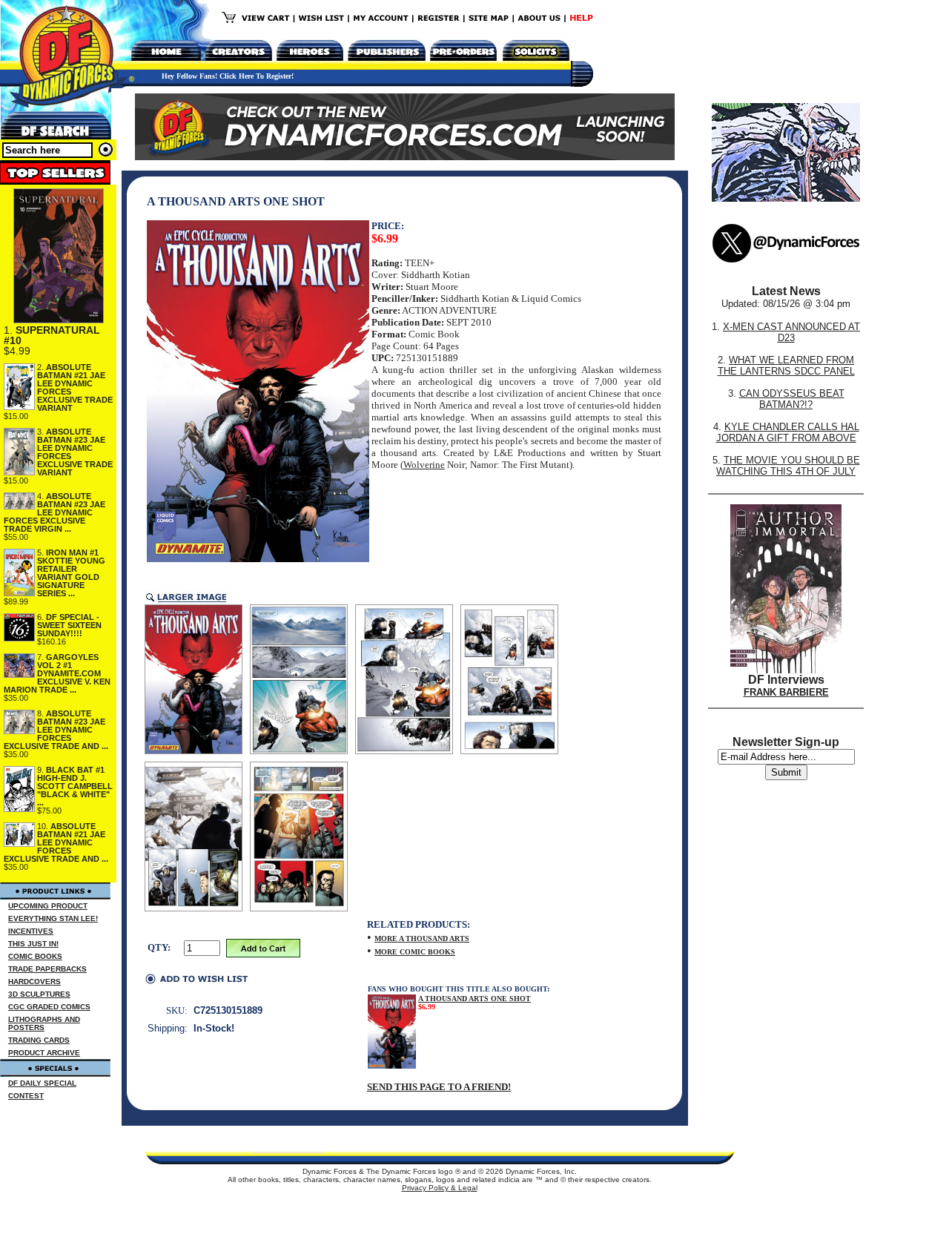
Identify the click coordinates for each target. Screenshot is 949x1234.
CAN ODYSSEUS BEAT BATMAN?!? (791, 399)
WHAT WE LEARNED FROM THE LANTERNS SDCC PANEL (786, 365)
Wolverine (424, 464)
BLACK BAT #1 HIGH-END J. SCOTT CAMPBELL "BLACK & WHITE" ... (75, 786)
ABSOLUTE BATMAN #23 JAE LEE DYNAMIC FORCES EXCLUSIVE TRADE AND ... (56, 729)
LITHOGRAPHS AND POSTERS (44, 1023)
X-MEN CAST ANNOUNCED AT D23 (791, 332)
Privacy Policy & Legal (439, 1188)
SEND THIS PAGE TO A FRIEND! (439, 1086)
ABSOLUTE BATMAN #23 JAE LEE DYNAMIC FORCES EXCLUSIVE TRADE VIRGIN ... (54, 512)
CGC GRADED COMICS (49, 1007)
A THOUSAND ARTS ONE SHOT (474, 998)
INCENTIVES (30, 931)
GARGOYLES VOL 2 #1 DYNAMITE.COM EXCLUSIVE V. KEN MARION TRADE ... (57, 673)
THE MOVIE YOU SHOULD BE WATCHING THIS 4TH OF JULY (788, 466)
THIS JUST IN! (33, 944)
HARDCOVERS (34, 981)
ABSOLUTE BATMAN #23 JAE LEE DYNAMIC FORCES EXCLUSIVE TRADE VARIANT (75, 452)
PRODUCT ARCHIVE (44, 1053)
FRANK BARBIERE (786, 692)
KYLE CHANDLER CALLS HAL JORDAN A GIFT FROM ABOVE (787, 432)
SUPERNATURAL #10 (52, 335)
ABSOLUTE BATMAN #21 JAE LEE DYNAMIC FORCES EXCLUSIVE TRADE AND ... (56, 842)
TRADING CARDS (39, 1040)
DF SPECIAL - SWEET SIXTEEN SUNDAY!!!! (69, 625)
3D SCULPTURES (39, 994)
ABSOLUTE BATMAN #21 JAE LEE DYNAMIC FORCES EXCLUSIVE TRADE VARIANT (75, 387)
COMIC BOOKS (35, 956)
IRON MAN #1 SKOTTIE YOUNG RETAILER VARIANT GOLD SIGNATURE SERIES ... (71, 573)
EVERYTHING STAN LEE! (53, 918)
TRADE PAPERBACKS (47, 969)
